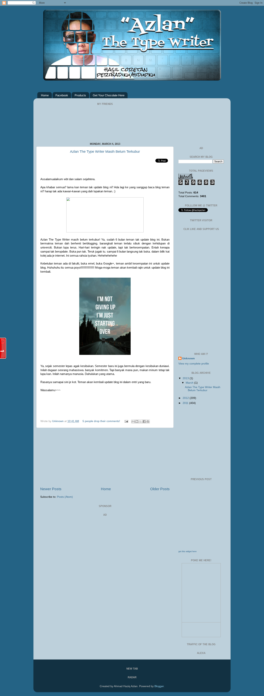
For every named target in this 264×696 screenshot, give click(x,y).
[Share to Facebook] (144, 421)
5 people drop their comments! (101, 421)
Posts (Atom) (65, 496)
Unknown (58, 421)
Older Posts (160, 489)
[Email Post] (126, 421)
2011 (186, 403)
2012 (186, 398)
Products (80, 95)
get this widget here (187, 551)
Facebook (61, 95)
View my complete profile (193, 363)
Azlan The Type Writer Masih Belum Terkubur (105, 151)
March (190, 382)
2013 (186, 378)
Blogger (159, 686)
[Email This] (133, 421)
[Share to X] (140, 421)
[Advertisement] (105, 457)
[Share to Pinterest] (148, 421)
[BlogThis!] (137, 421)
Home (45, 95)
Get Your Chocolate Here (108, 95)
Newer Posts (50, 489)
